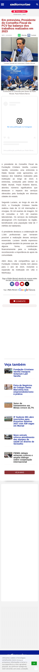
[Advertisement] (19, 542)
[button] (2, 4)
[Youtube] (22, 284)
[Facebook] (12, 284)
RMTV (24, 14)
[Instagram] (17, 284)
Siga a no (11, 290)
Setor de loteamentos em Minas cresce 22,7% (24, 405)
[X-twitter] (27, 284)
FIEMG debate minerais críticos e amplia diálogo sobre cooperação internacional (23, 457)
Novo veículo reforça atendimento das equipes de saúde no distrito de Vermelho (23, 439)
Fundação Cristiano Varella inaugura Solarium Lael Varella (23, 372)
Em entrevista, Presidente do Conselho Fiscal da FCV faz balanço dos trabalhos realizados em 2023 (19, 25)
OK (34, 663)
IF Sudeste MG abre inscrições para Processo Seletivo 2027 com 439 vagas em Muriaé (23, 421)
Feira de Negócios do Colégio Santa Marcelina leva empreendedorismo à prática (23, 389)
